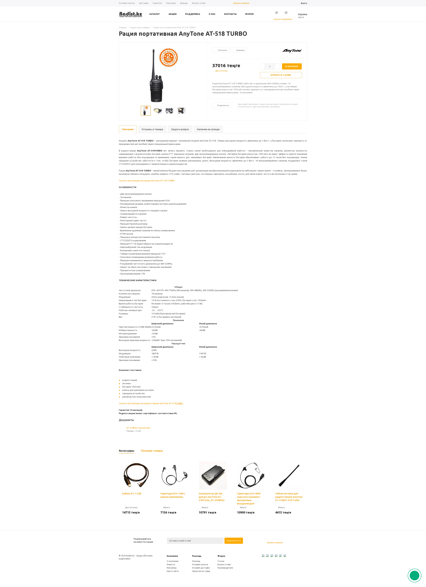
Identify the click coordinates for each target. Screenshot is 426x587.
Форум (221, 556)
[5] (227, 76)
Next (203, 110)
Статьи (220, 561)
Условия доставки (201, 568)
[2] (217, 76)
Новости (171, 564)
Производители (225, 568)
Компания (172, 556)
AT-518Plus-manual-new (138, 428)
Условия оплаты (200, 564)
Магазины (172, 568)
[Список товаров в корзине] (300, 16)
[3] (220, 76)
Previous (123, 110)
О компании (173, 561)
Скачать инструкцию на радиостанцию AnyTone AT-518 (151, 403)
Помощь (197, 556)
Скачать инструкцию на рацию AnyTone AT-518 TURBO (147, 180)
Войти (304, 3)
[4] (224, 76)
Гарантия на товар (201, 571)
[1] (214, 76)
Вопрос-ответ (224, 564)
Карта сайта (173, 571)
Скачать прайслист (283, 19)
